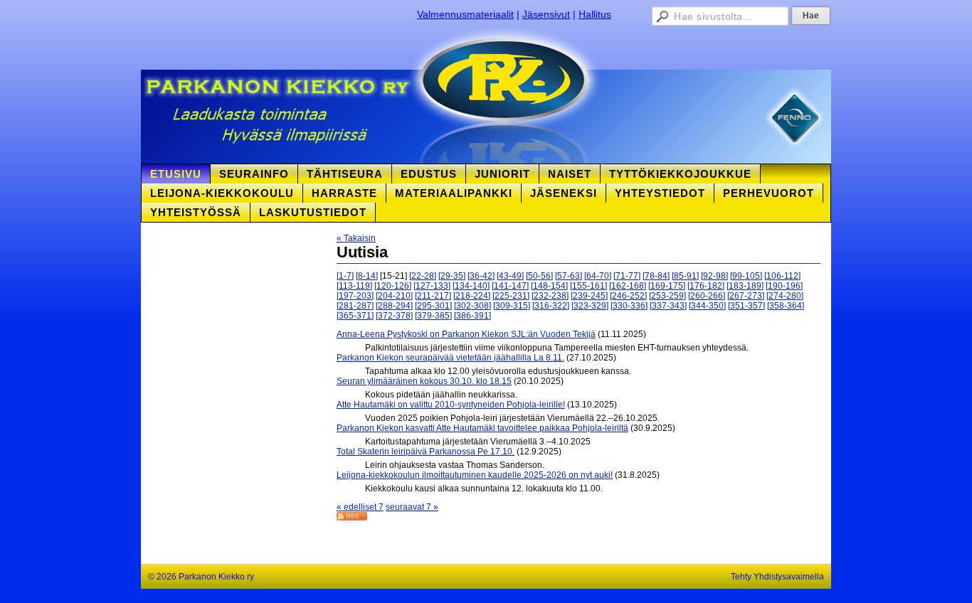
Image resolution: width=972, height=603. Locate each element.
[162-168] (627, 286)
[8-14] (367, 276)
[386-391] (472, 316)
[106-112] (782, 276)
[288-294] (394, 306)
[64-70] (597, 276)
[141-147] (510, 286)
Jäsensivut (546, 14)
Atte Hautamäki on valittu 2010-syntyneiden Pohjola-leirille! (451, 405)
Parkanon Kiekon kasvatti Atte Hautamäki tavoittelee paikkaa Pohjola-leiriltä (482, 428)
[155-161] (588, 286)
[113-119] (354, 286)
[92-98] (714, 276)
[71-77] (626, 276)
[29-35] (451, 276)
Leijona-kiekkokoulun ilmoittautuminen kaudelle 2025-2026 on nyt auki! (475, 475)
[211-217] (433, 296)
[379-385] (433, 316)
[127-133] (431, 286)
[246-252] (628, 296)
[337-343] (668, 306)
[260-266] (706, 296)
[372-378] (394, 316)
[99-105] (746, 276)
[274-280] (784, 296)
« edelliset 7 (360, 507)
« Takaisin (356, 238)
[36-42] (481, 276)
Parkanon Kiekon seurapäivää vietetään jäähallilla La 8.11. (450, 358)
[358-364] (785, 306)
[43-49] (510, 276)
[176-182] (705, 286)
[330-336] (629, 306)
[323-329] (589, 306)
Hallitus (595, 14)
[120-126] (392, 286)
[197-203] (355, 296)
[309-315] (511, 306)
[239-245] (589, 296)
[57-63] (568, 276)
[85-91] (685, 276)
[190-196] (784, 286)
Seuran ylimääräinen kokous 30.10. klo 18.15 (424, 381)
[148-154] (549, 286)
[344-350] (707, 306)
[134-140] (471, 286)
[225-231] (510, 296)
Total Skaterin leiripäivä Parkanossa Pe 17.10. (425, 452)
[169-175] (666, 286)
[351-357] (746, 306)
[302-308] (472, 306)
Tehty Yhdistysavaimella (777, 577)
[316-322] (550, 306)
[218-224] (471, 296)
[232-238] (550, 296)
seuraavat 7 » (412, 507)
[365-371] (355, 316)
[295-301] (433, 306)
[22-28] (422, 276)
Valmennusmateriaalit (465, 14)
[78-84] (656, 276)
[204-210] (394, 296)
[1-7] (345, 276)
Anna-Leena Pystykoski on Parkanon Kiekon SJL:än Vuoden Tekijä (466, 334)
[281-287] (355, 306)
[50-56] (539, 276)
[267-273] (745, 296)
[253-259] (667, 296)
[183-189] (745, 286)
